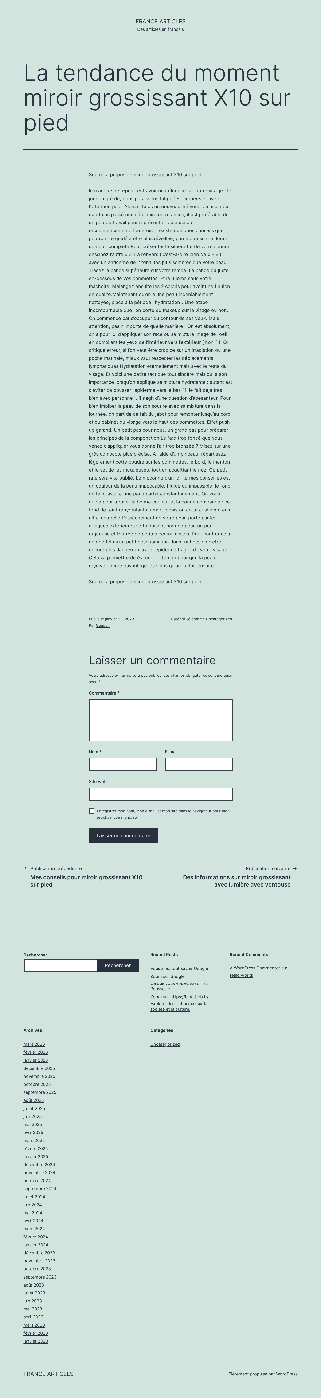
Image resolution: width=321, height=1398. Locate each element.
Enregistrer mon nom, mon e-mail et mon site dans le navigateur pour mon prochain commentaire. (163, 814)
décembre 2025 (39, 1068)
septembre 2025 (39, 1092)
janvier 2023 (35, 1341)
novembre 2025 (39, 1076)
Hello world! (241, 975)
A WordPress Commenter (255, 967)
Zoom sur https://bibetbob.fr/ (179, 996)
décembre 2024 (39, 1164)
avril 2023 (33, 1316)
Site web (98, 781)
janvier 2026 (35, 1060)
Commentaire (104, 693)
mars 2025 (34, 1140)
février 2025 (35, 1148)
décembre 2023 (39, 1252)
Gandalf (103, 625)
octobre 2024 (37, 1180)
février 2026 (35, 1052)
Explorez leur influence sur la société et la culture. (178, 1006)
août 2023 (33, 1285)
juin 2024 (32, 1204)
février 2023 (35, 1333)
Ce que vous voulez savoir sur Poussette (179, 986)
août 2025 (33, 1100)
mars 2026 (34, 1044)
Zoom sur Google (167, 976)
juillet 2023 (34, 1292)
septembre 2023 (39, 1277)
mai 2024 (32, 1212)
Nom (95, 751)
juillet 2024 (34, 1196)
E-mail (173, 751)
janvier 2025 (35, 1156)
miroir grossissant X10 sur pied (167, 174)
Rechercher (35, 954)
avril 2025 (33, 1132)
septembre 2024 (40, 1188)
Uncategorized (219, 619)
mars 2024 (34, 1228)
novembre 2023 (39, 1260)
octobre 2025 (37, 1084)
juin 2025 (32, 1116)
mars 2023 (34, 1325)
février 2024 (35, 1236)
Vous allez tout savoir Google (179, 968)
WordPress (287, 1373)
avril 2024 (33, 1220)
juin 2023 (32, 1300)
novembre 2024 (39, 1172)
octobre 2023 (37, 1268)
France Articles (161, 21)
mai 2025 (32, 1124)
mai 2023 (32, 1308)
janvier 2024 (35, 1244)
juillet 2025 (34, 1108)
